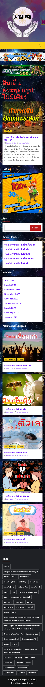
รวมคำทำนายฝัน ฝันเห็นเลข (17, 254)
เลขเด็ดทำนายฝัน (9, 667)
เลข (26, 657)
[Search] (39, 45)
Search (6, 218)
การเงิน (6, 577)
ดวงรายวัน (30, 602)
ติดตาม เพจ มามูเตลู (32, 634)
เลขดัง (33, 657)
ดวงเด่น (6, 612)
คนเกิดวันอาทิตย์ (23, 587)
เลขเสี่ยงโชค (32, 673)
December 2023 (12, 289)
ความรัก (6, 592)
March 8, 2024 (10, 412)
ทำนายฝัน (8, 131)
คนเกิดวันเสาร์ (35, 587)
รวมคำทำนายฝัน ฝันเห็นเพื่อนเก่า (19, 244)
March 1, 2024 (10, 499)
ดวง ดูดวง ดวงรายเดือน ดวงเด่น (27, 592)
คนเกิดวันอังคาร (9, 587)
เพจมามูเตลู (18, 657)
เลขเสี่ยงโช (21, 673)
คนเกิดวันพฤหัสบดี (9, 582)
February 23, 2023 (11, 143)
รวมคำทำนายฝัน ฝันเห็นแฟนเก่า (19, 258)
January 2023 (10, 317)
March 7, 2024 (10, 456)
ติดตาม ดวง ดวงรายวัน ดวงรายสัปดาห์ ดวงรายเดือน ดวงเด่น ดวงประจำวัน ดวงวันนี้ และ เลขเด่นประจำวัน (21, 619)
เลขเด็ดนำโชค (22, 667)
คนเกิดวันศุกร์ (34, 582)
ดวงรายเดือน (20, 607)
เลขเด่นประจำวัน (9, 673)
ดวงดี (5, 597)
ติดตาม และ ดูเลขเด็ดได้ (11, 639)
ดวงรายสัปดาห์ (8, 607)
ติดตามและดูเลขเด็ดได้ (29, 639)
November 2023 (12, 294)
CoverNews (16, 683)
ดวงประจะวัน (8, 602)
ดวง (14, 592)
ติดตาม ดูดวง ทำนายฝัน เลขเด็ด (13, 634)
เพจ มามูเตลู (7, 657)
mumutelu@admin (24, 143)
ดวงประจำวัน (20, 602)
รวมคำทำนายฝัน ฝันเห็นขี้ (16, 263)
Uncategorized (10, 359)
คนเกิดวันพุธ (22, 582)
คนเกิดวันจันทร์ (24, 577)
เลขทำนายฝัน (8, 662)
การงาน (6, 566)
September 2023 (12, 303)
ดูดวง (14, 612)
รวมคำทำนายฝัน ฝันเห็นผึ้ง (16, 249)
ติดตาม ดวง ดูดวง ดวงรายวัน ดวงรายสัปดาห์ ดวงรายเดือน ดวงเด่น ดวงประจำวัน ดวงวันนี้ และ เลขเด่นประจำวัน (22, 627)
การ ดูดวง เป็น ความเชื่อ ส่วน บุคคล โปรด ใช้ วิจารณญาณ (21, 571)
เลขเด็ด (28, 662)
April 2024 (9, 280)
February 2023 (11, 312)
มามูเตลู (6, 644)
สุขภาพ (14, 644)
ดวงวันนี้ (30, 607)
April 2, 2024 (9, 368)
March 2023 (10, 308)
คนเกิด (14, 577)
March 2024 (10, 285)
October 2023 (11, 298)
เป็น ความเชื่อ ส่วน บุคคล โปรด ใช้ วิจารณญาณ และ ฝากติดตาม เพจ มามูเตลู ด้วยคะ (20, 650)
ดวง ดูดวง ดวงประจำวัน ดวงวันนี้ (20, 597)
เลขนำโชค (19, 662)
